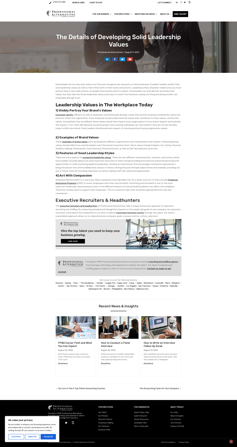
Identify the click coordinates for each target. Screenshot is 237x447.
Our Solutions (103, 426)
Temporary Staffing (105, 423)
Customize (16, 437)
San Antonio (72, 286)
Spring (68, 283)
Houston (59, 283)
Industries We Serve (145, 14)
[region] (32, 429)
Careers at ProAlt (177, 426)
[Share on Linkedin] (107, 59)
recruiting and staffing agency (163, 261)
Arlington (176, 283)
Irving (131, 283)
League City (110, 283)
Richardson (148, 283)
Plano (167, 283)
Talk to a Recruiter (141, 426)
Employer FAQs (104, 430)
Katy (76, 283)
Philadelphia (117, 289)
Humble (100, 283)
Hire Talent (102, 412)
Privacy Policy (184, 442)
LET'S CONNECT (165, 3)
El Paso (90, 286)
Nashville (173, 286)
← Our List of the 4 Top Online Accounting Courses (80, 388)
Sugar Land (122, 283)
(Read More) (63, 363)
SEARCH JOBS (78, 3)
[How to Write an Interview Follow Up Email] (161, 327)
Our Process (103, 416)
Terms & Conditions (168, 442)
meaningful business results (130, 213)
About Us (164, 14)
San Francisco (144, 286)
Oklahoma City (142, 289)
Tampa (155, 286)
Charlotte (164, 286)
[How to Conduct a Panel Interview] (119, 327)
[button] (110, 14)
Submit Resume (140, 416)
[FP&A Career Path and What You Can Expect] (76, 327)
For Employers (121, 14)
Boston (107, 289)
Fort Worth (100, 286)
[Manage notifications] (231, 442)
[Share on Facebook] (115, 59)
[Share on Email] (130, 59)
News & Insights (176, 416)
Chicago (111, 286)
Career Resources (141, 419)
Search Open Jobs (141, 412)
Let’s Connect (175, 423)
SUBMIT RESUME (95, 3)
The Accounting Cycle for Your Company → (160, 388)
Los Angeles (131, 286)
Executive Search (105, 419)
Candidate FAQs (140, 423)
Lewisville (159, 283)
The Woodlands (87, 283)
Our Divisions (175, 419)
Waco (82, 286)
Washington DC (95, 289)
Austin (61, 286)
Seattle (121, 286)
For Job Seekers (101, 14)
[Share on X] (122, 59)
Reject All (32, 437)
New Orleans (129, 289)
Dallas (139, 283)
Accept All (48, 437)
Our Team (174, 412)
